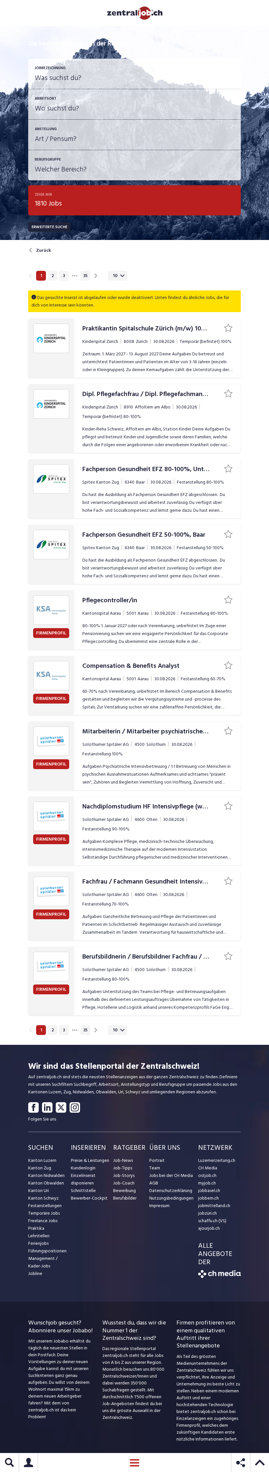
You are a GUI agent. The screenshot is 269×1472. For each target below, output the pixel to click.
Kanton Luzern (42, 1160)
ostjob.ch (207, 1175)
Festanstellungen (45, 1205)
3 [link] (64, 275)
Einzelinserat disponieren (83, 1179)
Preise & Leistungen (90, 1160)
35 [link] (85, 275)
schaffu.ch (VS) (212, 1220)
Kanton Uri (38, 1190)
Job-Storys (123, 1175)
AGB (153, 1183)
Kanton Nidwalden (46, 1175)
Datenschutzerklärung (170, 1190)
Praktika (36, 1228)
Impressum (159, 1205)
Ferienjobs (38, 1243)
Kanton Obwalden (46, 1183)
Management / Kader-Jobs (43, 1262)
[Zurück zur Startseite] (219, 1276)
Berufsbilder (124, 1198)
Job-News (123, 1160)
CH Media (207, 1168)
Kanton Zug (39, 1168)
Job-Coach (123, 1183)
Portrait (157, 1160)
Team (154, 1168)
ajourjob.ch (209, 1228)
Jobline (35, 1273)
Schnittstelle (83, 1190)
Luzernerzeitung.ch (216, 1160)
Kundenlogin (83, 1168)
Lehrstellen (39, 1236)
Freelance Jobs (42, 1220)
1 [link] (41, 275)
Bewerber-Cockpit (89, 1198)
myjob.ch (207, 1183)
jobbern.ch (208, 1198)
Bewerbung (124, 1190)
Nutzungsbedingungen (171, 1198)
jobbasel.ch (209, 1190)
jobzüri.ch (207, 1213)
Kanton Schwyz (43, 1198)
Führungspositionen (47, 1251)
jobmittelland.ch (214, 1205)
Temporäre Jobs (44, 1213)
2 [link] (53, 275)
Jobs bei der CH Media (171, 1175)
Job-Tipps (122, 1168)
